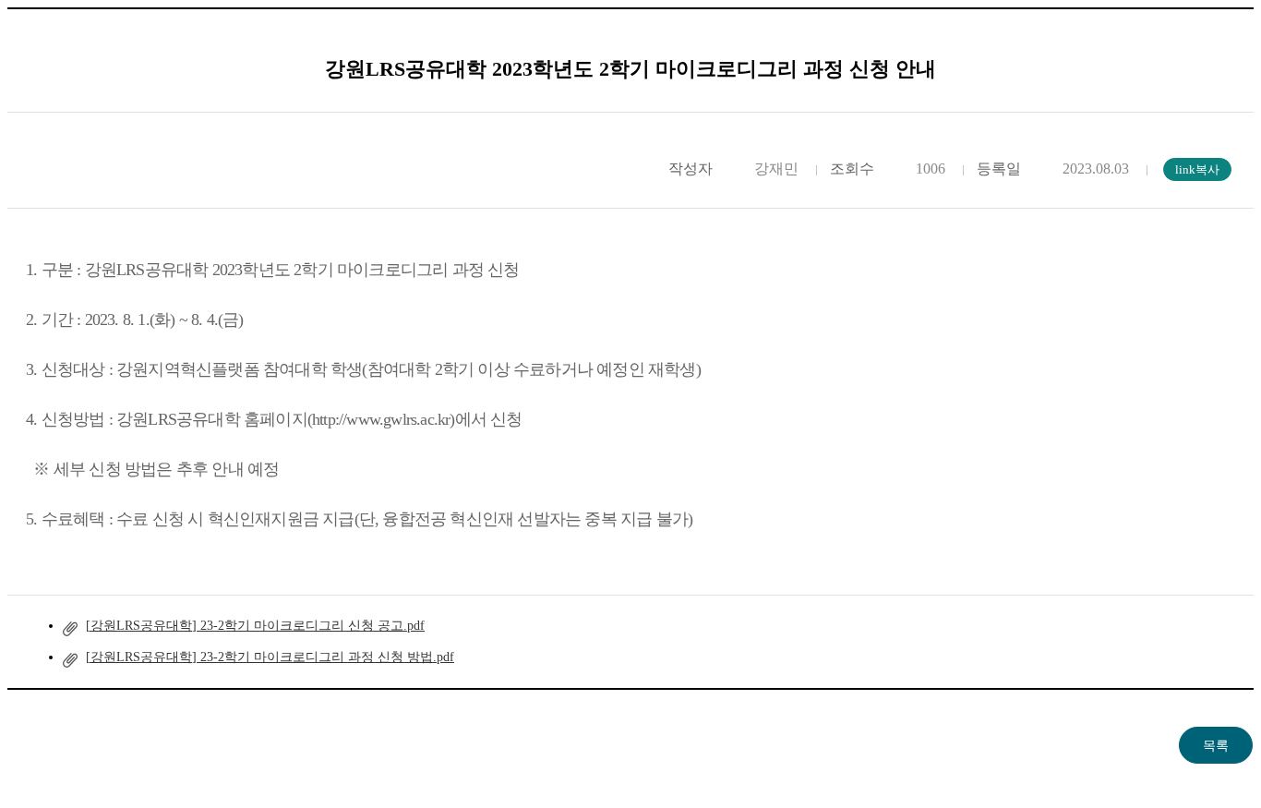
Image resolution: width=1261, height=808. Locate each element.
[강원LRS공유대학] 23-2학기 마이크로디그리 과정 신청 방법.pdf (270, 657)
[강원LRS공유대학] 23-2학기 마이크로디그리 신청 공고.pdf (255, 626)
